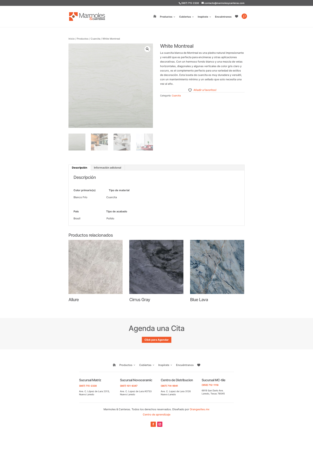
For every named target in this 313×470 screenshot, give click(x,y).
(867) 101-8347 (128, 385)
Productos (166, 17)
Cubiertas (185, 17)
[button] (147, 49)
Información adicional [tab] (107, 167)
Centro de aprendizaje (156, 414)
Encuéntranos (223, 17)
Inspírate (203, 17)
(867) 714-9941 (169, 385)
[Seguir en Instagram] (159, 424)
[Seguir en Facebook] (153, 424)
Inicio (71, 38)
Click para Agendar (156, 339)
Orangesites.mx (199, 409)
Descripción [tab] (79, 167)
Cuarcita (95, 38)
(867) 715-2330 (190, 3)
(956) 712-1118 (210, 385)
